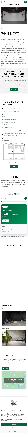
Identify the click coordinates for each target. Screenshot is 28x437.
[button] (26, 408)
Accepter (14, 424)
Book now (6, 220)
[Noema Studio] (4, 2)
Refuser (14, 428)
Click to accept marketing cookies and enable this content (14, 380)
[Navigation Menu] (25, 2)
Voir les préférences (14, 431)
